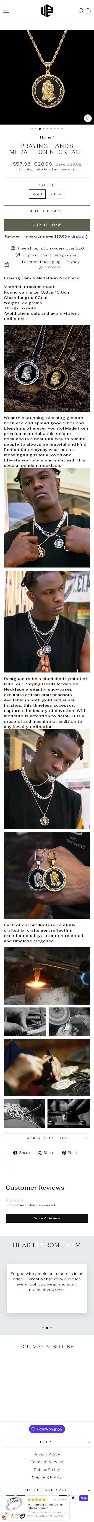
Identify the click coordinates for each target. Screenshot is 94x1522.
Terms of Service (47, 1462)
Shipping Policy (47, 1477)
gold (37, 194)
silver (56, 194)
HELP (46, 1442)
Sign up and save (46, 1490)
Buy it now (47, 225)
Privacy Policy (47, 1454)
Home (46, 137)
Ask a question (47, 1138)
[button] (47, 1218)
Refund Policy (47, 1469)
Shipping (26, 169)
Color (47, 185)
